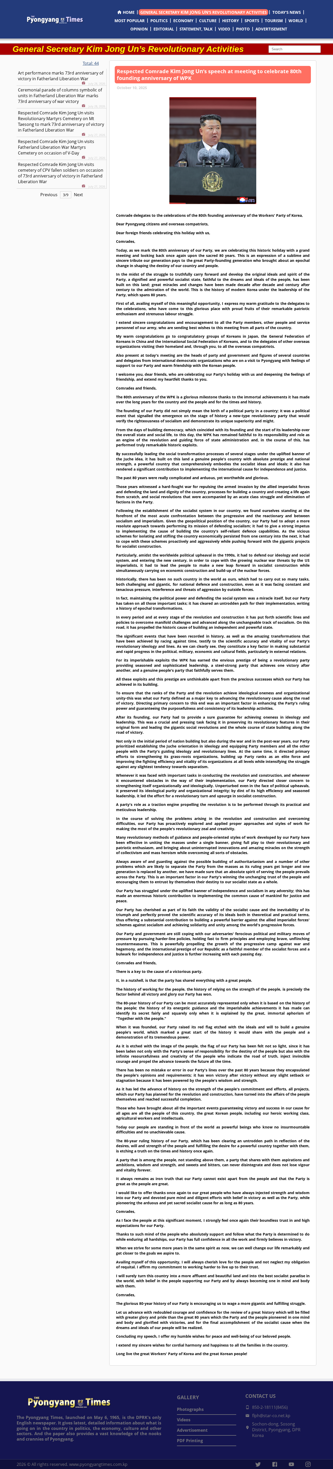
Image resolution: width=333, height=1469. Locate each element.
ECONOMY (183, 20)
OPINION (139, 29)
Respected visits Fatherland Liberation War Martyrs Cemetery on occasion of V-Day (56, 147)
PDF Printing (190, 1440)
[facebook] (274, 1464)
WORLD (296, 20)
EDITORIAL (163, 29)
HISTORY (230, 20)
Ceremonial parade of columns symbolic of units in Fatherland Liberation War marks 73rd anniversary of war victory (60, 95)
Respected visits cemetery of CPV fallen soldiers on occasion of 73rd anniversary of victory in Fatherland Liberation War (60, 172)
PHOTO (243, 29)
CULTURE (207, 20)
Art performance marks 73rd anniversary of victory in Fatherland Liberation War (60, 76)
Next (78, 194)
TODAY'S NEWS (286, 12)
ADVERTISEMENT (271, 29)
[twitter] (258, 1464)
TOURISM (274, 20)
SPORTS (252, 20)
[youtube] (291, 1464)
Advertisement (192, 1430)
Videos (183, 1420)
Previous (48, 194)
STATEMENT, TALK (196, 29)
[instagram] (308, 1464)
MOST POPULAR (129, 20)
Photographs (190, 1409)
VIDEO (224, 29)
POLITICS (159, 20)
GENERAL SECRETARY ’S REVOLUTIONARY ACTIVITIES (203, 12)
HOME (129, 12)
